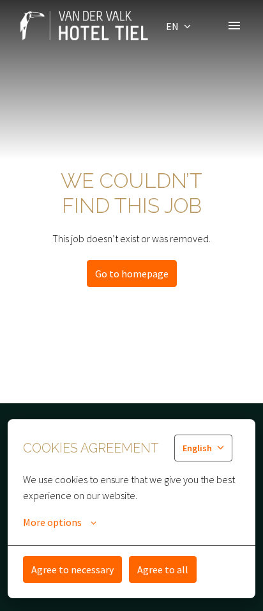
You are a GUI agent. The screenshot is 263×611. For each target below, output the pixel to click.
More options (52, 522)
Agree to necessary (72, 569)
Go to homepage (132, 273)
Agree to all (162, 569)
